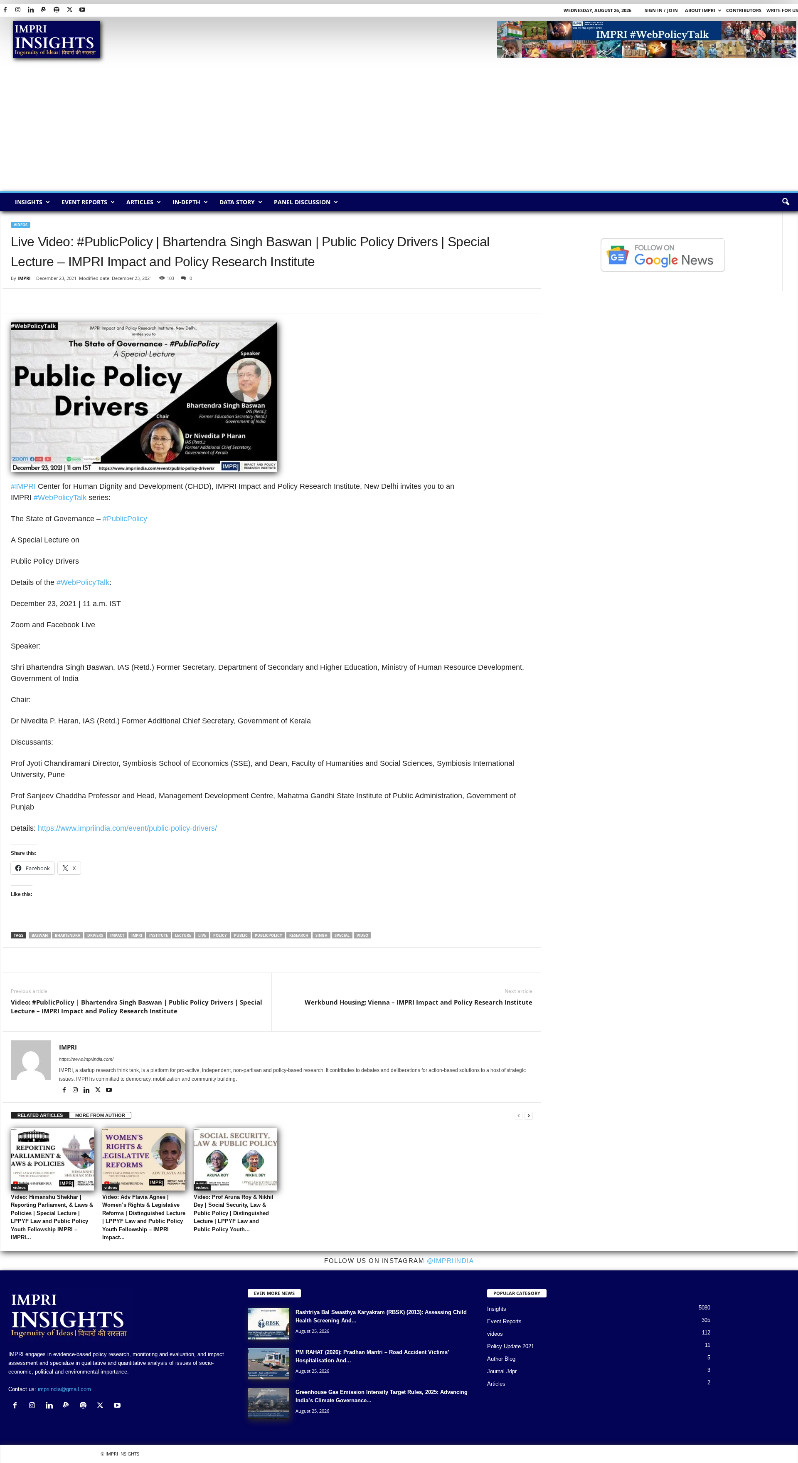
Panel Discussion (302, 202)
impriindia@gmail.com (64, 1389)
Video (362, 935)
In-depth (186, 202)
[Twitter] (69, 10)
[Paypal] (44, 10)
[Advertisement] (399, 129)
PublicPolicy (268, 935)
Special (342, 935)
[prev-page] (519, 1115)
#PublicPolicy (125, 519)
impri (136, 935)
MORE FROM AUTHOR (100, 1115)
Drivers (95, 935)
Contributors (743, 10)
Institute (158, 935)
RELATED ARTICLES (40, 1115)
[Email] (95, 301)
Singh (321, 935)
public (241, 935)
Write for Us (782, 10)
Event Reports (84, 202)
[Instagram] (18, 10)
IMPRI (24, 278)
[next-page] (529, 1115)
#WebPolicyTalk (60, 497)
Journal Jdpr (502, 1371)
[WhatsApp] (57, 301)
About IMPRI (700, 10)
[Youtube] (82, 10)
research (298, 935)
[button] (785, 202)
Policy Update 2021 (510, 1346)
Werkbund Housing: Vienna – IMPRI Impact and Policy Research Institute (418, 1002)
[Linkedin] (31, 10)
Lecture (183, 935)
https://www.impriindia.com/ (86, 1059)
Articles (139, 202)
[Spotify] (57, 10)
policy (220, 935)
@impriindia (450, 1260)
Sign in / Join (661, 10)
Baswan (40, 935)
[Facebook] (5, 10)
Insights (28, 202)
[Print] (114, 301)
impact (117, 935)
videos (20, 225)
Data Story (237, 202)
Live (202, 935)
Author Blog (501, 1359)
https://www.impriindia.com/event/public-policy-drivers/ (127, 828)
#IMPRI (23, 486)
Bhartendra (67, 935)
